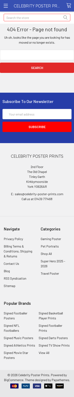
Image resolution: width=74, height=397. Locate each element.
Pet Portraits (50, 246)
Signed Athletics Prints (19, 345)
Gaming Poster (51, 239)
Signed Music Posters (18, 338)
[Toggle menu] (5, 5)
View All (44, 353)
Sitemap (9, 286)
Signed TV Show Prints (54, 345)
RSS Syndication (15, 278)
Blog (7, 271)
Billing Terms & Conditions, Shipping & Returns (18, 251)
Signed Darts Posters (53, 338)
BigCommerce (13, 380)
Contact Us (11, 263)
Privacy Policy (13, 239)
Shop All (46, 254)
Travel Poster (50, 273)
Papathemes (60, 380)
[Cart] (70, 5)
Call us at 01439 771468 (37, 199)
